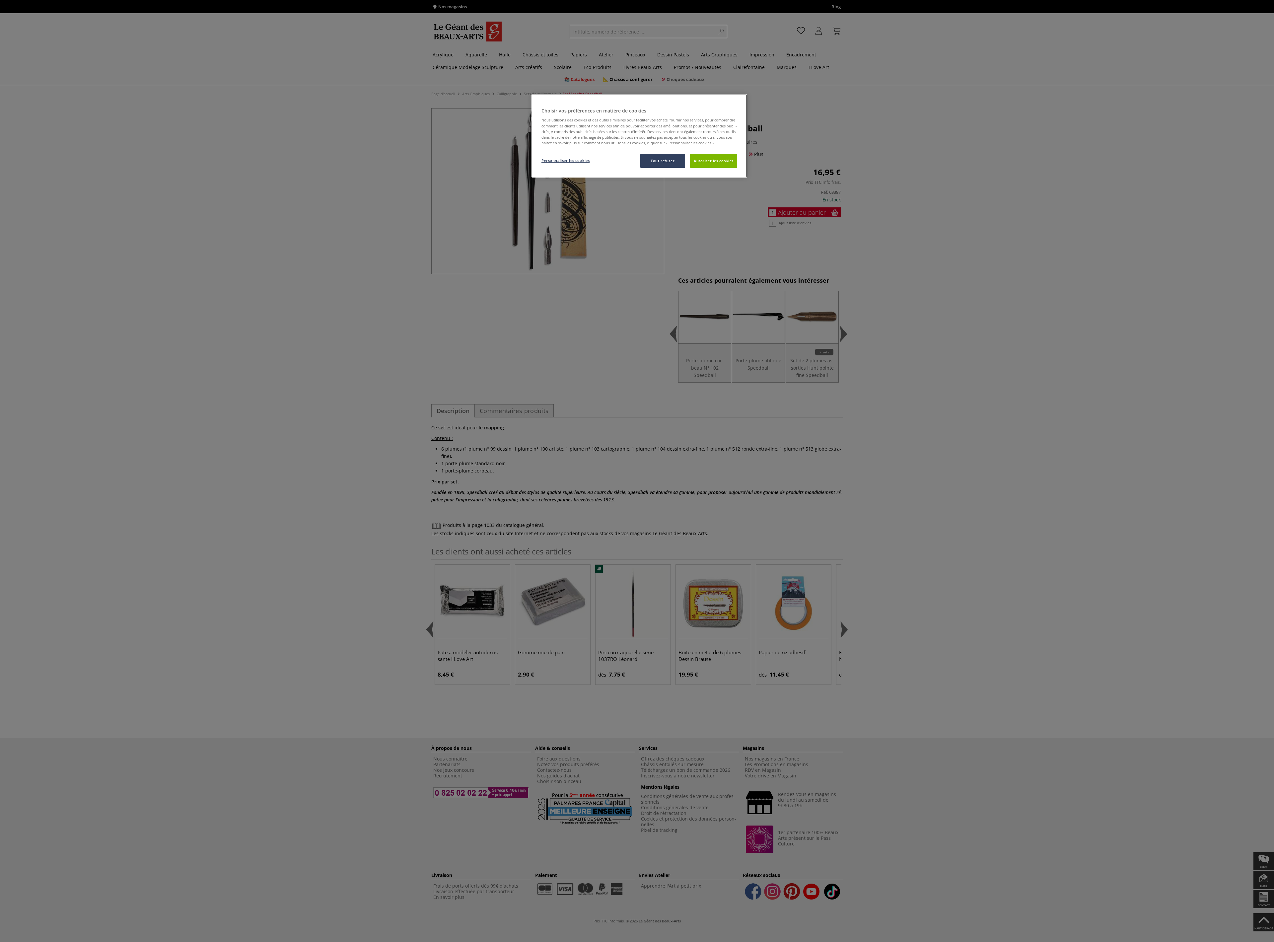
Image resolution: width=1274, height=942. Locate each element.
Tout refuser (662, 160)
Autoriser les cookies (714, 160)
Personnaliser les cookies (565, 160)
